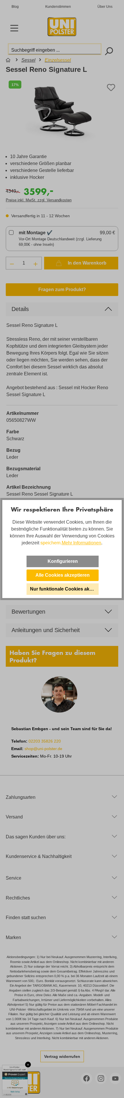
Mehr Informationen (81, 542)
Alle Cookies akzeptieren (62, 575)
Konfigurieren (63, 561)
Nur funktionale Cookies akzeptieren (64, 589)
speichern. (51, 542)
